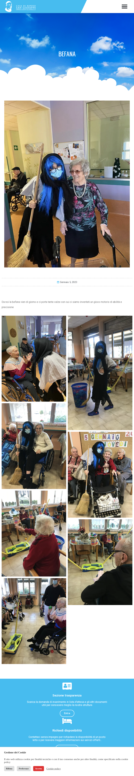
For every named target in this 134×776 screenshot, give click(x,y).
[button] (124, 6)
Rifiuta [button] (9, 768)
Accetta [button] (38, 768)
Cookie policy (53, 768)
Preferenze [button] (24, 768)
